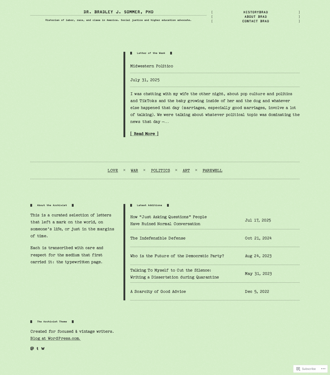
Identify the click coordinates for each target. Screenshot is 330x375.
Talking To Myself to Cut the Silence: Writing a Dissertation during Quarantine (174, 273)
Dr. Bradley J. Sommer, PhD (119, 12)
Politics (160, 170)
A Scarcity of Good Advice (158, 291)
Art (186, 170)
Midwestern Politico (151, 66)
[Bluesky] (43, 348)
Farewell (212, 170)
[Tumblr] (37, 348)
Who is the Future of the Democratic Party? (177, 256)
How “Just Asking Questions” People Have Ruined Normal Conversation (168, 220)
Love (113, 170)
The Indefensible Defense (157, 238)
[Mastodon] (32, 348)
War (134, 170)
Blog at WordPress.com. (55, 338)
